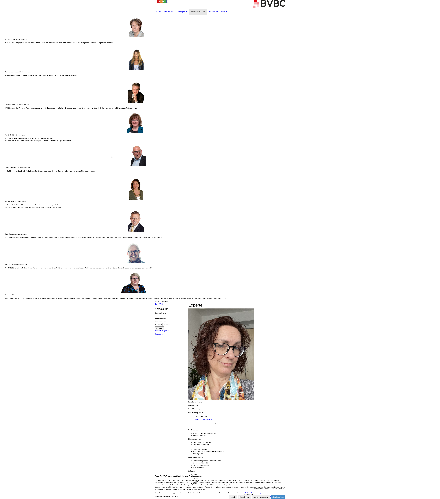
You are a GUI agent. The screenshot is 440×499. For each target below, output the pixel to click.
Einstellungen (244, 497)
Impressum (270, 493)
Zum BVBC (159, 304)
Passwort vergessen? (162, 331)
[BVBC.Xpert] (164, 2)
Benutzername (160, 318)
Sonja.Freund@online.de (203, 419)
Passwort (158, 325)
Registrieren (159, 334)
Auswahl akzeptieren (260, 497)
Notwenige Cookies (163, 496)
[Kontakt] (156, 2)
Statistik (175, 496)
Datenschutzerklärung (253, 493)
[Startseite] (269, 8)
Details (233, 497)
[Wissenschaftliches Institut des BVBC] (161, 2)
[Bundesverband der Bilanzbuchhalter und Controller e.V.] (158, 2)
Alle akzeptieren (278, 497)
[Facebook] (167, 2)
